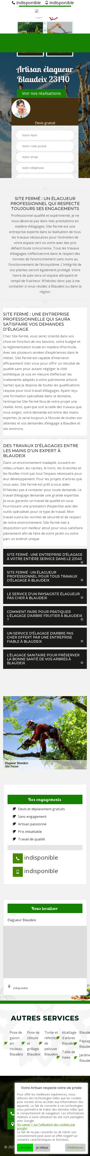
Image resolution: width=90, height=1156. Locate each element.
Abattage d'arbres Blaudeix (65, 1038)
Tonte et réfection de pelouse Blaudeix (47, 1043)
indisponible (28, 2)
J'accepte (25, 1148)
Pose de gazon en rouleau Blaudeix (13, 1043)
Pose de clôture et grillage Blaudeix (30, 1043)
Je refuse (42, 1148)
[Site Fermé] (45, 11)
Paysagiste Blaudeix (82, 1044)
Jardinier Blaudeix (82, 1058)
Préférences (75, 1148)
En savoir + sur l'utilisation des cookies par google (46, 1126)
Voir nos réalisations (41, 93)
